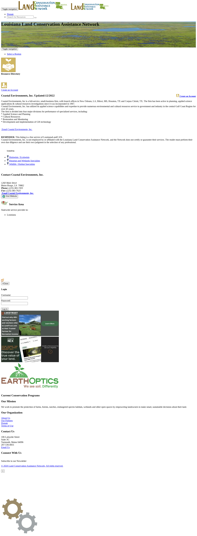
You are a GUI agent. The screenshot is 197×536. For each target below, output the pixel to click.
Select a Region (14, 54)
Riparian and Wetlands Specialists (24, 160)
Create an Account (9, 90)
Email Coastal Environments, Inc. (17, 129)
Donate (10, 14)
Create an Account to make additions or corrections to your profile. (31, 277)
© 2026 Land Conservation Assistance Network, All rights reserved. (32, 466)
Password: (6, 300)
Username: (6, 295)
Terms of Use (7, 426)
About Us (5, 418)
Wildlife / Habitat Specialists (22, 164)
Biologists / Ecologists (19, 157)
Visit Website (11, 196)
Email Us (5, 447)
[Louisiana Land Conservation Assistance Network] (45, 9)
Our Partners (7, 420)
